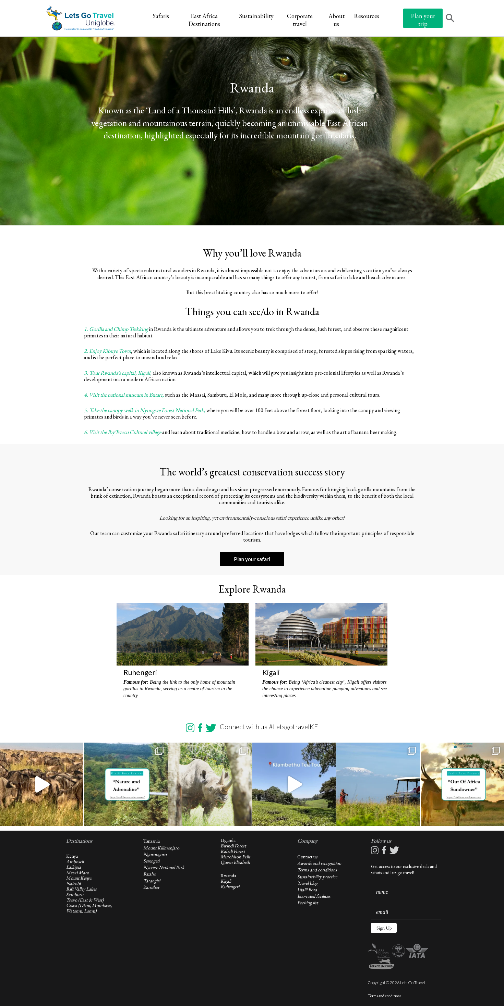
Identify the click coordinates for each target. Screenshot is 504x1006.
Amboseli (75, 861)
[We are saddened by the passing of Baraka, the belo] (210, 784)
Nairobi (73, 883)
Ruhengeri (229, 886)
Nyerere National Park (163, 867)
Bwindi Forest (233, 846)
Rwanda (228, 875)
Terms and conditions (317, 870)
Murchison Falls (235, 857)
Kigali (225, 881)
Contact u (306, 857)
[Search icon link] (450, 18)
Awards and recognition (319, 863)
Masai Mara (77, 872)
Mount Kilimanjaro (161, 848)
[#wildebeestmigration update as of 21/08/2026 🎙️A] (41, 784)
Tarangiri (151, 881)
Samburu (74, 894)
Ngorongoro (155, 854)
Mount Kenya (79, 878)
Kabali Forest (232, 851)
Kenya (72, 856)
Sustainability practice (317, 876)
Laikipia (73, 867)
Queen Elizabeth (235, 862)
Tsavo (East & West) (85, 900)
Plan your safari (252, 559)
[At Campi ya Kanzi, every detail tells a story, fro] (378, 784)
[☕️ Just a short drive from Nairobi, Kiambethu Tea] (294, 784)
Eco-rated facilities (314, 896)
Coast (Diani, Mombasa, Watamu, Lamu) (89, 908)
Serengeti (151, 861)
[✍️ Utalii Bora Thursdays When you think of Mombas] (462, 784)
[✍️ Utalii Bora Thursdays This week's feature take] (125, 784)
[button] (384, 928)
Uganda (228, 840)
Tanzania (151, 841)
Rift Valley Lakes (81, 889)
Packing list (307, 902)
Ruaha (149, 874)
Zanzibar (151, 887)
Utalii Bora (307, 889)
